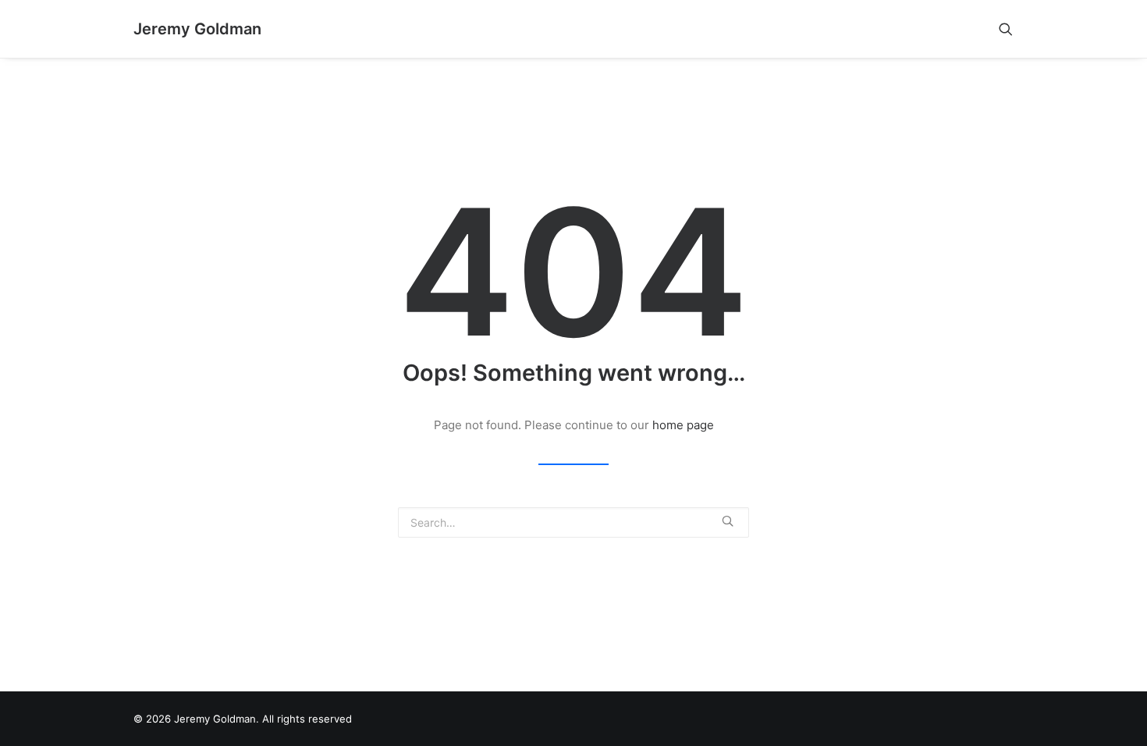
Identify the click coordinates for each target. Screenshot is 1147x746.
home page (683, 424)
